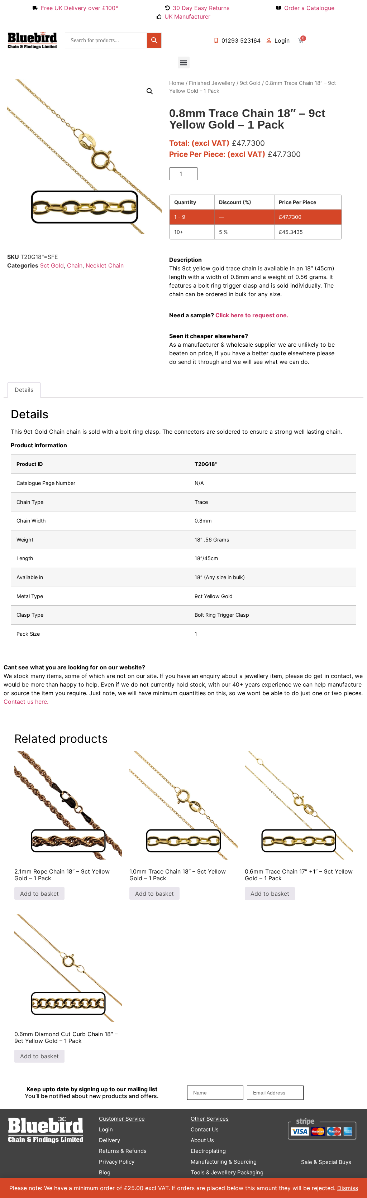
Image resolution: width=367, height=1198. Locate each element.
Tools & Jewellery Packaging (227, 1172)
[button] (184, 62)
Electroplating (208, 1151)
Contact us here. (26, 701)
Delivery (109, 1140)
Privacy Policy (116, 1161)
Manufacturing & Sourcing (224, 1161)
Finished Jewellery (212, 83)
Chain (74, 265)
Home (176, 83)
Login (106, 1129)
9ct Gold (52, 265)
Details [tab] (24, 389)
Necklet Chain (105, 265)
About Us (202, 1140)
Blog (104, 1172)
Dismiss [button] (347, 1188)
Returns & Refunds (123, 1151)
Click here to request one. (252, 315)
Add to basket (228, 173)
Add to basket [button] (39, 893)
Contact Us (205, 1129)
